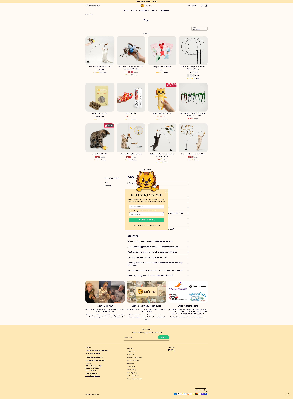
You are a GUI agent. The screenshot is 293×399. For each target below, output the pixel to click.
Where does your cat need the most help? (142, 211)
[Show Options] (162, 214)
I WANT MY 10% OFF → (146, 220)
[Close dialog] (166, 191)
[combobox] (146, 214)
